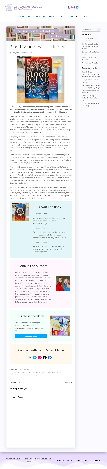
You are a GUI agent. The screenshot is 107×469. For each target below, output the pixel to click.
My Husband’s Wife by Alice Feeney (90, 98)
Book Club (40, 16)
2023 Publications (24, 370)
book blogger (33, 375)
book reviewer (44, 375)
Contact (96, 460)
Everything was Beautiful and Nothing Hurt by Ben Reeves (90, 46)
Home (22, 16)
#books (31, 372)
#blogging (25, 372)
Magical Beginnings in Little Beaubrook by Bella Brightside (91, 90)
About (73, 16)
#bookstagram (40, 372)
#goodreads (50, 372)
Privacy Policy (83, 460)
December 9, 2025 (25, 53)
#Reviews (59, 372)
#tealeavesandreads (21, 375)
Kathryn (14, 53)
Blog (30, 16)
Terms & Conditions (65, 460)
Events (61, 16)
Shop (51, 16)
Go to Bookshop (31, 336)
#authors (17, 372)
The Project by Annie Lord (90, 63)
